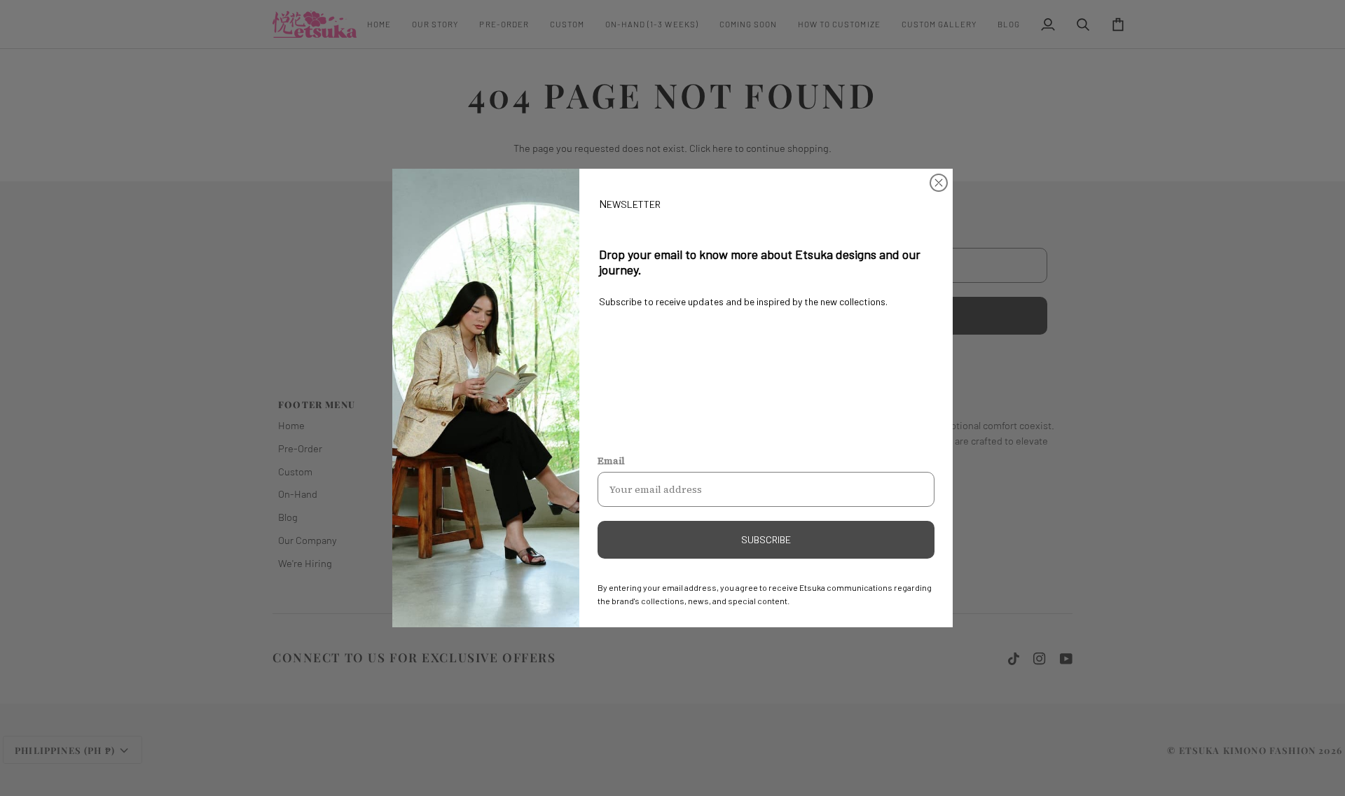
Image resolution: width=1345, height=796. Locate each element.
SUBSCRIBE (766, 539)
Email (611, 461)
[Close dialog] (938, 182)
